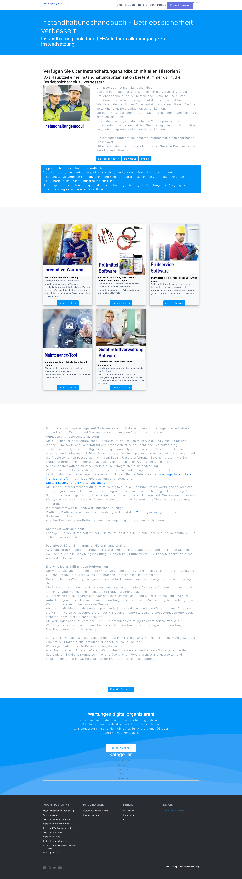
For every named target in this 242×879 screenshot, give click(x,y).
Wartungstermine (51, 836)
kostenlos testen (108, 158)
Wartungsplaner (147, 512)
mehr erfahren (68, 303)
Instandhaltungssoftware (95, 810)
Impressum (128, 810)
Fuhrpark (122, 765)
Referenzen (146, 4)
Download (130, 158)
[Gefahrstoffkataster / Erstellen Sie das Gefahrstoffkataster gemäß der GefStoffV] (121, 334)
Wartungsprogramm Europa (56, 823)
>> (197, 2)
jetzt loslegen (121, 747)
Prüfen (122, 774)
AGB (125, 819)
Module (130, 4)
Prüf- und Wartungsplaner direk (59, 828)
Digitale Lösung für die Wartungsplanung (75, 482)
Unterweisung (122, 778)
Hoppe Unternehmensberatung (58, 810)
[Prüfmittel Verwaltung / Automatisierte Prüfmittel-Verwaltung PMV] (121, 249)
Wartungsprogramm (53, 832)
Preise (161, 4)
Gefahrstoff (122, 769)
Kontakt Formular (121, 689)
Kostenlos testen (180, 5)
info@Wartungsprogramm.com (176, 810)
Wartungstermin (51, 852)
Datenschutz (129, 815)
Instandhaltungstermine (55, 841)
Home (118, 4)
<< (194, 2)
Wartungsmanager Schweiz (56, 819)
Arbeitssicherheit (122, 760)
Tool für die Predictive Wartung (61, 278)
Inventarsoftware (91, 815)
